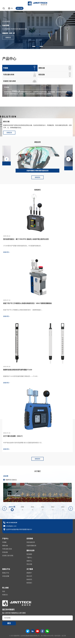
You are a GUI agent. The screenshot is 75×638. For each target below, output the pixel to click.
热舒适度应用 (31, 542)
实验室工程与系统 (7, 555)
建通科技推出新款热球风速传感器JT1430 (17, 370)
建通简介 (29, 573)
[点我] (72, 8)
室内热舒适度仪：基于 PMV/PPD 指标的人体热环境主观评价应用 (26, 239)
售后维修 (29, 554)
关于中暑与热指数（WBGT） (13, 436)
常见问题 (29, 564)
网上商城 (5, 588)
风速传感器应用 (31, 545)
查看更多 (8, 37)
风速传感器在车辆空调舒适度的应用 (37, 170)
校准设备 (5, 552)
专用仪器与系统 (7, 549)
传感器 (4, 542)
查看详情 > (6, 252)
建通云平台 (6, 569)
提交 (9, 623)
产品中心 (5, 538)
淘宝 (3, 591)
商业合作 (29, 576)
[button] (33, 46)
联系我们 (29, 583)
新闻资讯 (29, 579)
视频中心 (29, 561)
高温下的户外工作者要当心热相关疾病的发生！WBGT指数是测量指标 (27, 303)
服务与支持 (30, 550)
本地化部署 (5, 576)
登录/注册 (19, 8)
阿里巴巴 (5, 594)
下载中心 (29, 557)
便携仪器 (5, 545)
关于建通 (30, 569)
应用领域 (30, 538)
